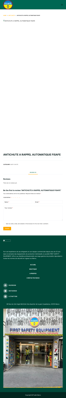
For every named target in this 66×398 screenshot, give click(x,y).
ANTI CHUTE (14, 164)
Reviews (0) (33, 172)
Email (37, 202)
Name (7, 202)
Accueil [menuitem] (33, 265)
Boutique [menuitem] (33, 269)
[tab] (33, 172)
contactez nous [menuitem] (33, 278)
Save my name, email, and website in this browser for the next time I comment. (27, 223)
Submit (7, 228)
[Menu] (62, 4)
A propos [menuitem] (33, 273)
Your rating (7, 197)
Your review (9, 208)
